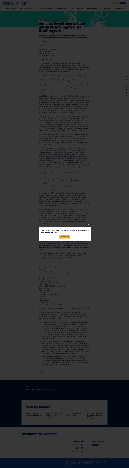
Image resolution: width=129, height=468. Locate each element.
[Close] (89, 225)
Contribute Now (65, 237)
